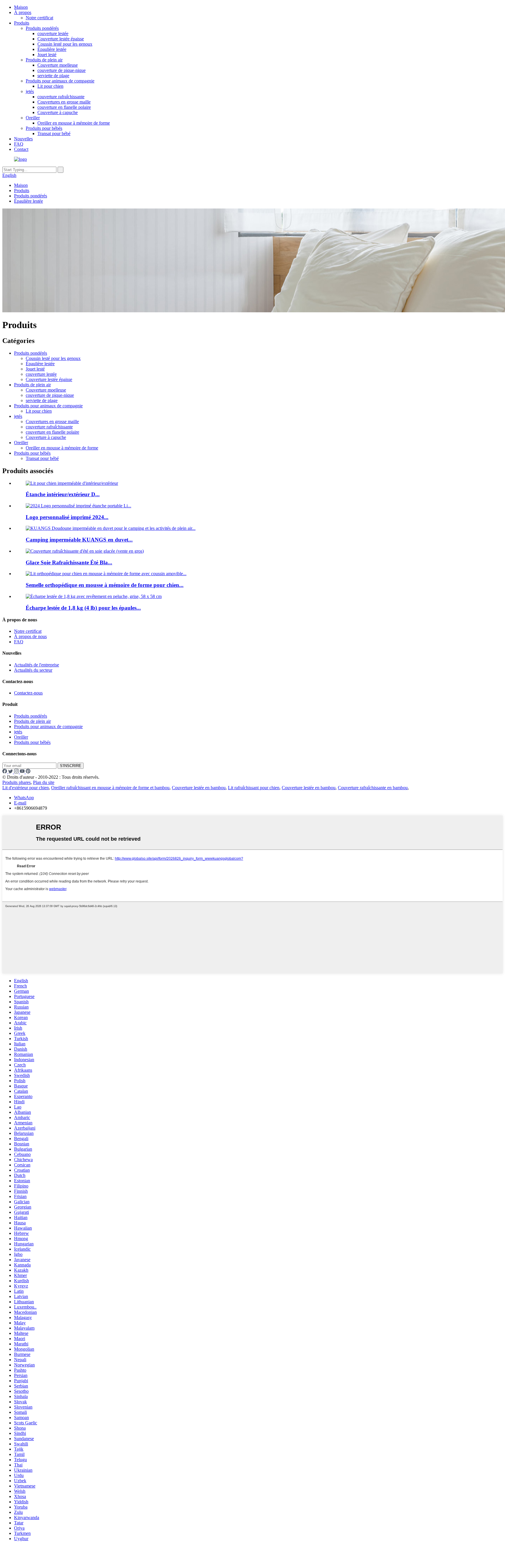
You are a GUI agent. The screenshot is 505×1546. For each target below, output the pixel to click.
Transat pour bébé (53, 133)
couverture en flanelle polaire (64, 107)
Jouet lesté (46, 54)
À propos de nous (30, 636)
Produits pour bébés (44, 128)
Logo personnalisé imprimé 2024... (67, 517)
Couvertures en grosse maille (64, 101)
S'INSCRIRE (70, 765)
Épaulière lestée (51, 49)
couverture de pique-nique (61, 70)
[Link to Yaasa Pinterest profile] (28, 771)
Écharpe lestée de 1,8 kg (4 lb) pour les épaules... (83, 608)
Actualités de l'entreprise (36, 664)
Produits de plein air (44, 59)
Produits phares (16, 782)
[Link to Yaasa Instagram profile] (17, 771)
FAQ (18, 144)
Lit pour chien (50, 86)
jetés (30, 91)
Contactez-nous (28, 692)
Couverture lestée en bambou (199, 787)
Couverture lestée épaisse (60, 38)
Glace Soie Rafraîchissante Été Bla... (69, 562)
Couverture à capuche (57, 112)
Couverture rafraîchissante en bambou (373, 787)
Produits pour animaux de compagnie (60, 80)
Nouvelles (23, 138)
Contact (21, 149)
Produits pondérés (42, 28)
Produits (21, 22)
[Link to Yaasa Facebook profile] (5, 771)
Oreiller (33, 117)
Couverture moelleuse (57, 65)
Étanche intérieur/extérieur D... (63, 494)
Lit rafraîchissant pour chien (253, 787)
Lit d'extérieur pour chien (25, 787)
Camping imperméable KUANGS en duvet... (79, 540)
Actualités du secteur (33, 670)
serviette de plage (53, 75)
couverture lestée (52, 33)
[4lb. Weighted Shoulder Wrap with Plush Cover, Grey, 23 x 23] (94, 596)
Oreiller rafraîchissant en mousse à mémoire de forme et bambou (110, 787)
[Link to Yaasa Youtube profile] (23, 771)
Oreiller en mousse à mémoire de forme (73, 122)
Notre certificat (39, 17)
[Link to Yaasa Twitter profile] (11, 771)
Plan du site (43, 782)
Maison (21, 7)
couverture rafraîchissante (60, 96)
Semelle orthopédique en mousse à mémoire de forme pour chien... (105, 585)
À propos (22, 12)
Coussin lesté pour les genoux (64, 44)
